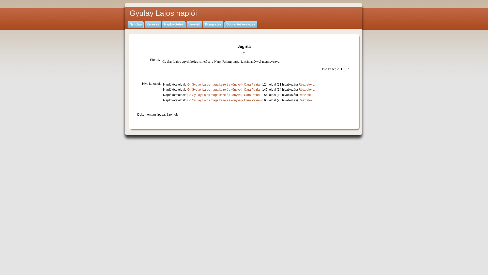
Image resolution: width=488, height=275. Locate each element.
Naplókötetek (174, 24)
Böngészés (213, 24)
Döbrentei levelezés (240, 24)
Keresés (153, 24)
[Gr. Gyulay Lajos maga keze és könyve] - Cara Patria (223, 84)
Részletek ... (307, 84)
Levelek (194, 24)
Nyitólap (136, 24)
